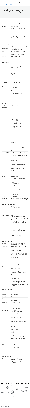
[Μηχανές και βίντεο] (10, 2)
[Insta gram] (24, 404)
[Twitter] (27, 404)
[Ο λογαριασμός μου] (28, 1)
